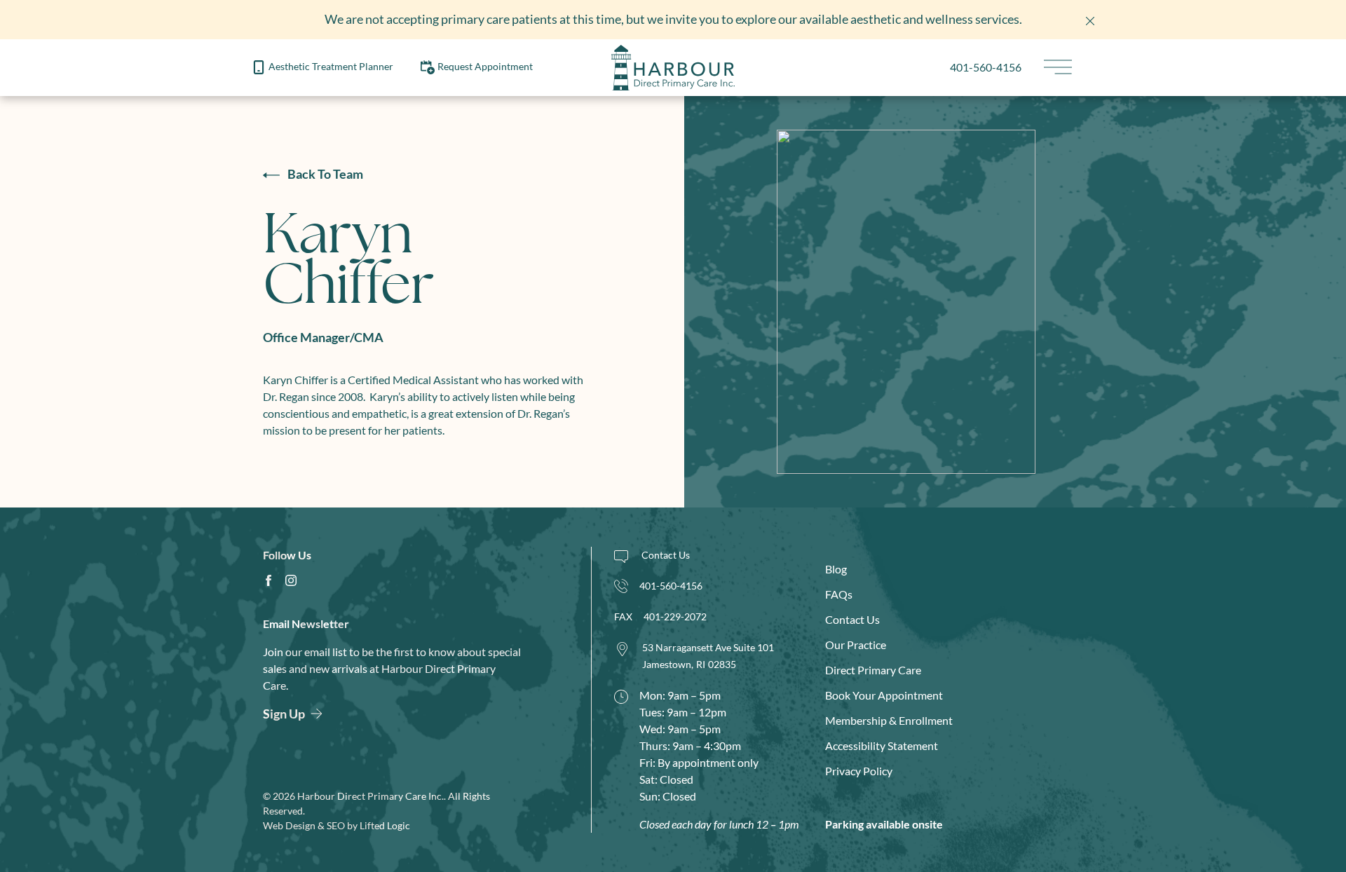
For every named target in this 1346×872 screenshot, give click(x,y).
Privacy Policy (858, 770)
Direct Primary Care (873, 669)
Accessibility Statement (881, 745)
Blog (836, 568)
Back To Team (324, 174)
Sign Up (284, 713)
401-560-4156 (985, 67)
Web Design (289, 825)
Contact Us (852, 619)
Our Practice (855, 644)
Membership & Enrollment (889, 720)
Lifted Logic (385, 825)
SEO (336, 825)
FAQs (838, 594)
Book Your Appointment (884, 695)
